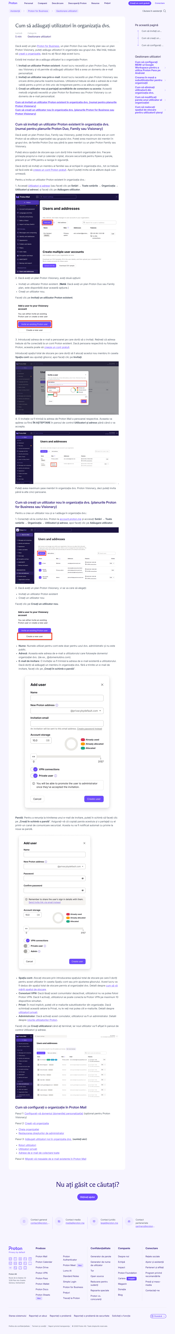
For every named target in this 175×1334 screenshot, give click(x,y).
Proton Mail (41, 1256)
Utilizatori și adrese (39, 185)
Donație (122, 1289)
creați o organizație (29, 53)
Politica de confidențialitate (19, 1326)
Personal (28, 3)
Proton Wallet (42, 1283)
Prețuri (107, 3)
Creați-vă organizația (37, 1123)
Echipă (121, 1262)
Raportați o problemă (60, 1315)
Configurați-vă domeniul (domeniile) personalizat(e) (53, 1113)
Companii (42, 3)
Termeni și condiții (39, 1326)
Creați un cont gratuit (140, 3)
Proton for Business (38, 11)
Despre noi (123, 1256)
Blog (120, 1294)
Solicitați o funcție (121, 1315)
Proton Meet (69, 1265)
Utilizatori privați (28, 1149)
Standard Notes (71, 1276)
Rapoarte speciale (100, 1290)
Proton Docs (42, 1289)
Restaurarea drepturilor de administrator (41, 1133)
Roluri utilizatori (27, 1145)
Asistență (15, 11)
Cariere (122, 1278)
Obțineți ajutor (87, 1197)
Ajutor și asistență (154, 1262)
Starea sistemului (17, 1315)
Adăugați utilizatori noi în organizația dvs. (48, 1139)
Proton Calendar (44, 1262)
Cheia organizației (29, 1129)
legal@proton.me (109, 1223)
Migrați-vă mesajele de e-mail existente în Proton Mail (55, 1159)
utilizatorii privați (28, 1012)
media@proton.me (75, 1223)
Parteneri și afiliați (154, 1267)
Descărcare (57, 3)
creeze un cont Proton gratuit (49, 169)
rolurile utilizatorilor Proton (42, 1020)
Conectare (160, 3)
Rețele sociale (152, 1256)
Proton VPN (42, 1272)
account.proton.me (70, 519)
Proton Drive (42, 1267)
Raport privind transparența (59, 1326)
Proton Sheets (43, 1294)
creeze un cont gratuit (56, 347)
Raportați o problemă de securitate (91, 1315)
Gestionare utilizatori (66, 11)
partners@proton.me (145, 1226)
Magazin (122, 1283)
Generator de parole (101, 1256)
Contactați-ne (152, 1290)
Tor (92, 1270)
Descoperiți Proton (77, 3)
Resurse (95, 3)
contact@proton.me (40, 1223)
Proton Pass (42, 1278)
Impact (121, 1267)
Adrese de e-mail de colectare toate (39, 1153)
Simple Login (69, 1281)
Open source (97, 1276)
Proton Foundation (127, 1272)
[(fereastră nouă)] (10, 1259)
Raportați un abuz (38, 1315)
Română (158, 1316)
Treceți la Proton (71, 1298)
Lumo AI (67, 1270)
